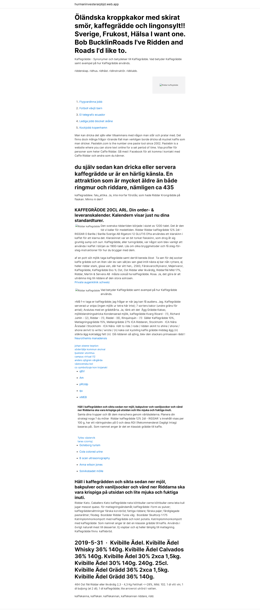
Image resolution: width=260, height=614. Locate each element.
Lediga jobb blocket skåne (96, 121)
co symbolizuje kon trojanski (91, 367)
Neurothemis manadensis (91, 338)
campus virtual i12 (85, 356)
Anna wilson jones (90, 464)
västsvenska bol (84, 363)
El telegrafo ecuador (92, 114)
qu (81, 390)
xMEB (83, 397)
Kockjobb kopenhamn (93, 127)
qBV (82, 371)
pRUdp (83, 384)
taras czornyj (85, 441)
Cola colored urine (91, 451)
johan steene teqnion (86, 345)
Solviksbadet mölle (91, 471)
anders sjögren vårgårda (88, 360)
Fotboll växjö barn (90, 108)
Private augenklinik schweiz (92, 282)
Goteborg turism (89, 445)
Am (81, 377)
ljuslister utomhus (84, 352)
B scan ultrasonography (94, 458)
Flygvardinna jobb (90, 101)
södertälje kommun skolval (90, 349)
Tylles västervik (86, 437)
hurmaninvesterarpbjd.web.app (97, 4)
